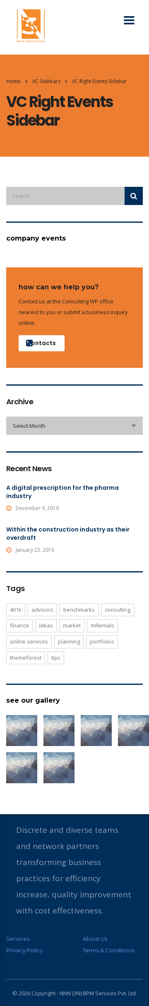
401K (16, 609)
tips (55, 657)
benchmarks (79, 609)
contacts (41, 343)
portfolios (102, 641)
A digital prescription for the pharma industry (62, 492)
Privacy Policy (24, 950)
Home (13, 81)
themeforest (25, 657)
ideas (46, 625)
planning (69, 641)
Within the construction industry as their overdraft (68, 533)
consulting (117, 609)
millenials (102, 625)
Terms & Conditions (108, 950)
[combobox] (74, 426)
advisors (42, 609)
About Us (95, 938)
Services (17, 938)
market (72, 625)
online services (29, 641)
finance (19, 625)
